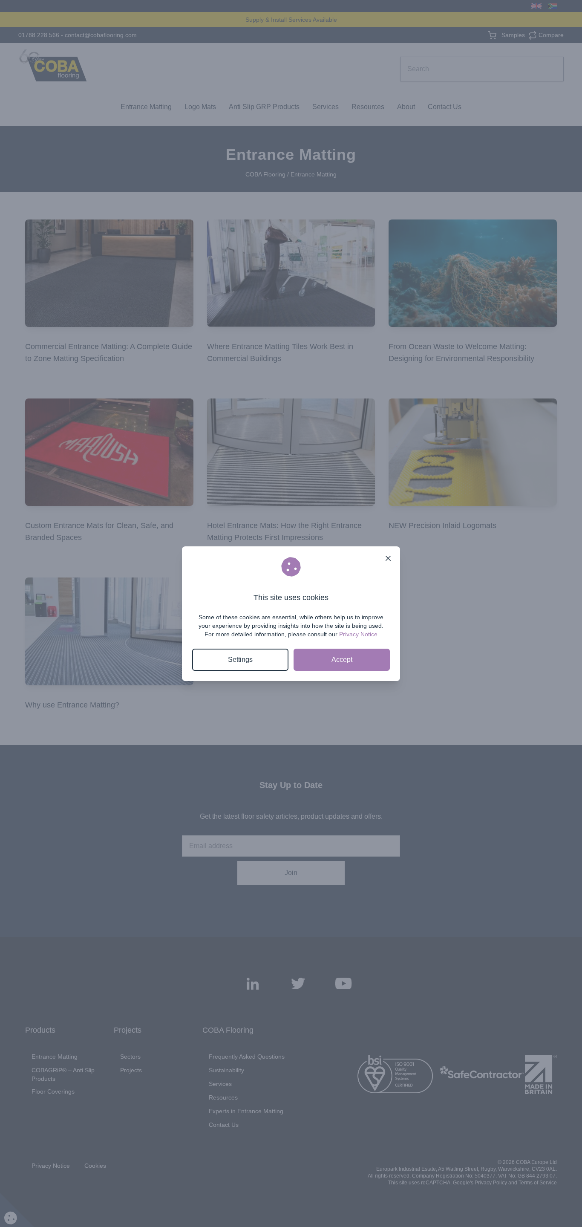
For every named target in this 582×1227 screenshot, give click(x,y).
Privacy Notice (358, 634)
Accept (341, 659)
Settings (240, 659)
